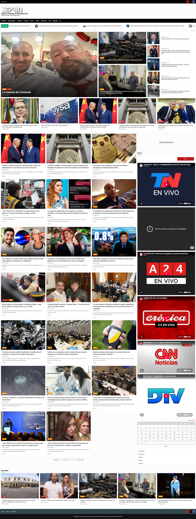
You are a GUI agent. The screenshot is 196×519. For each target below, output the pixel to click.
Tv (60, 21)
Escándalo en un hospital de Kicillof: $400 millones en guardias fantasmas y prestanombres (135, 26)
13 (166, 432)
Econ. (32, 21)
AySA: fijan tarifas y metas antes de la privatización (54, 125)
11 (149, 432)
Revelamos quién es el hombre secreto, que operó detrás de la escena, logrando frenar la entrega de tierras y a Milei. (59, 26)
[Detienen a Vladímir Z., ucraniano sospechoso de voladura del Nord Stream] (23, 380)
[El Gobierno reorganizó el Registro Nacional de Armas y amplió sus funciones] (122, 48)
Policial (26, 21)
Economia (5, 121)
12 (158, 432)
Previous (56, 459)
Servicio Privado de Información (14, 14)
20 (166, 436)
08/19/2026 (5, 95)
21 (174, 436)
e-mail (2, 511)
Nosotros (44, 21)
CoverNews (111, 516)
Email (37, 21)
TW (50, 21)
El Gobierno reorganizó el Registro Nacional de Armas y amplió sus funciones (121, 60)
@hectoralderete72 (166, 142)
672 (78, 459)
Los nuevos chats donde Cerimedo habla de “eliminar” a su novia (57, 500)
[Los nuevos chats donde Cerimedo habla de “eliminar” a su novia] (59, 485)
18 (149, 436)
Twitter (8, 511)
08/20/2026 (84, 129)
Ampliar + (4, 176)
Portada (3, 21)
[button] (194, 20)
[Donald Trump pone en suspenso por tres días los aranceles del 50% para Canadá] (176, 111)
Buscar (139, 153)
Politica (19, 21)
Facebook (13, 511)
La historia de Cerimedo (100, 26)
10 (141, 432)
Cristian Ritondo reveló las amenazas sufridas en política (175, 78)
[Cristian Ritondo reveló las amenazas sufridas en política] (153, 78)
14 (174, 432)
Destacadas (11, 21)
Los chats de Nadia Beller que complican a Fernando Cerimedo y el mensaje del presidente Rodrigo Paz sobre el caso (68, 213)
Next (82, 459)
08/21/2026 (103, 61)
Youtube (55, 21)
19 (158, 436)
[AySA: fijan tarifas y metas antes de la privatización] (59, 111)
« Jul (165, 446)
